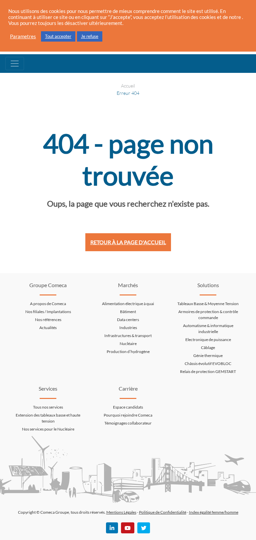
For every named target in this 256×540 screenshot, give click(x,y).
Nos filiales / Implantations (48, 311)
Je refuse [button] (89, 36)
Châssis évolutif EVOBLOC (208, 363)
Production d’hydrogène (128, 351)
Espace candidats (128, 407)
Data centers (128, 319)
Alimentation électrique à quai (128, 303)
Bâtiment (128, 311)
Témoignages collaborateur (128, 423)
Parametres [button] (23, 36)
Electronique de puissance (208, 339)
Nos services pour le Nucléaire (48, 429)
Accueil (128, 86)
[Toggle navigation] (14, 63)
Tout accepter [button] (58, 36)
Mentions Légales (121, 512)
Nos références (48, 319)
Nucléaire (128, 343)
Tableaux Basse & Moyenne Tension (208, 303)
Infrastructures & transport (128, 335)
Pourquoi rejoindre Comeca (128, 415)
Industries (128, 327)
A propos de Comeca (48, 303)
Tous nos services (48, 407)
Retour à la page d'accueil (128, 242)
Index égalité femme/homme (213, 512)
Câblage (208, 347)
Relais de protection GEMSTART (208, 371)
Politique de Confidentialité (162, 512)
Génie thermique (208, 355)
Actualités (48, 327)
